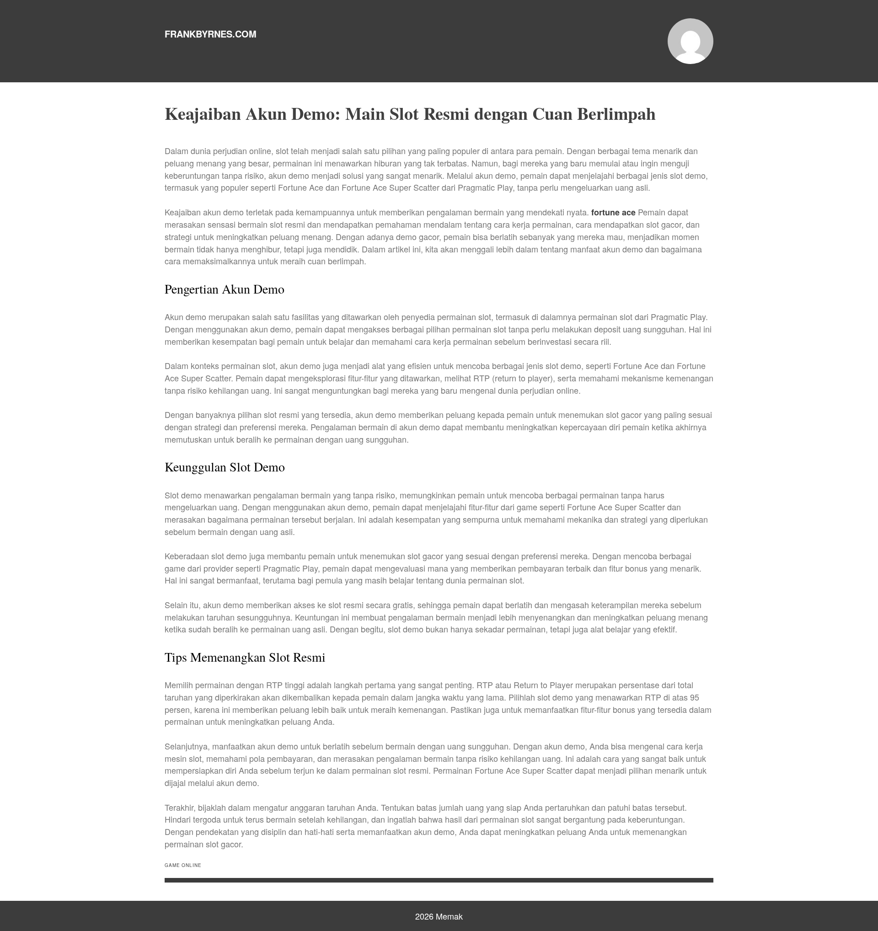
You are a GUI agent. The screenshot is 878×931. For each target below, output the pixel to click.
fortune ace (613, 212)
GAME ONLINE (183, 865)
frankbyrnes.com (211, 33)
